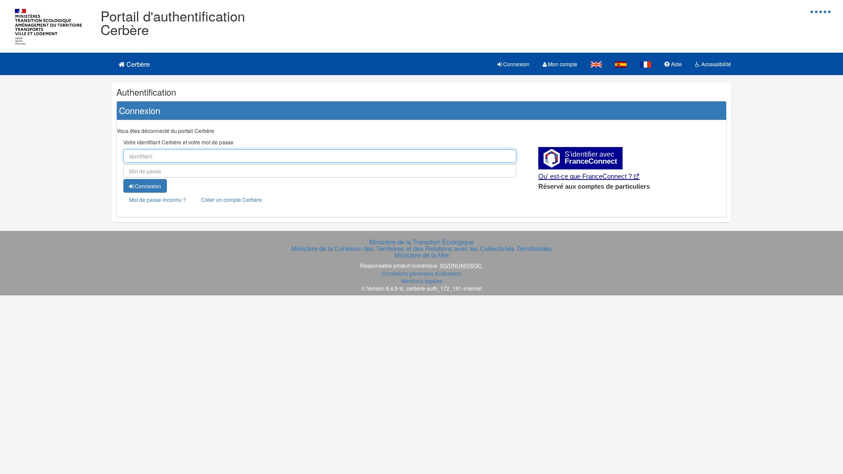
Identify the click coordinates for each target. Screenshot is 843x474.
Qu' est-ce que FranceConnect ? (585, 176)
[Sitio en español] (621, 64)
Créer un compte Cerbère (231, 199)
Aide (676, 64)
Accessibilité (715, 64)
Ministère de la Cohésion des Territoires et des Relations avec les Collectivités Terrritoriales (421, 248)
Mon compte (562, 64)
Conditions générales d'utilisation (421, 273)
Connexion (516, 64)
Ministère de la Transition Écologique (421, 241)
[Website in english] (596, 64)
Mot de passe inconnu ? (157, 199)
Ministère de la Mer (421, 254)
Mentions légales (421, 280)
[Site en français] (645, 64)
